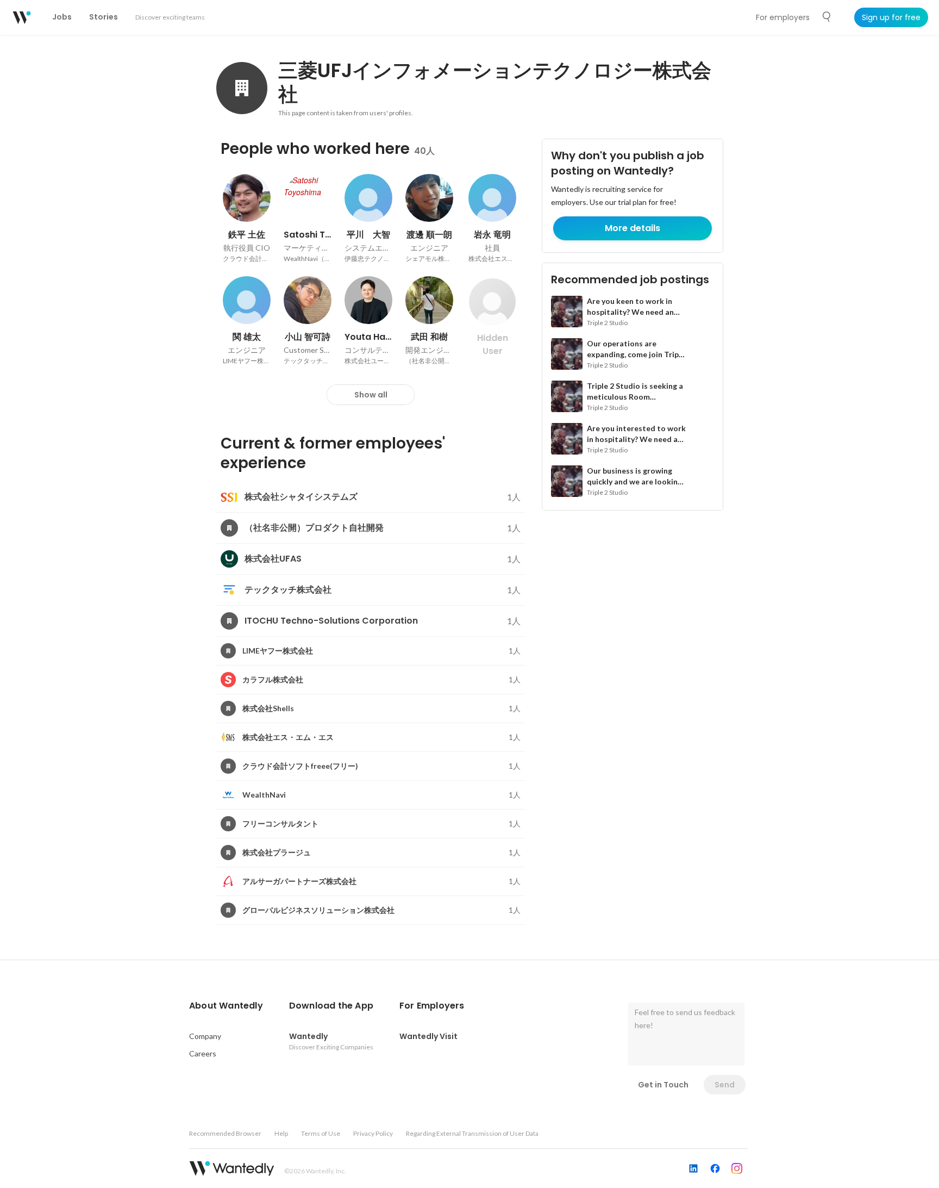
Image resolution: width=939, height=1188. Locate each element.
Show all (370, 394)
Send (725, 1084)
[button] (226, 1005)
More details (632, 228)
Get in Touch (663, 1084)
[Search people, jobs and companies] (827, 17)
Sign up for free (891, 17)
